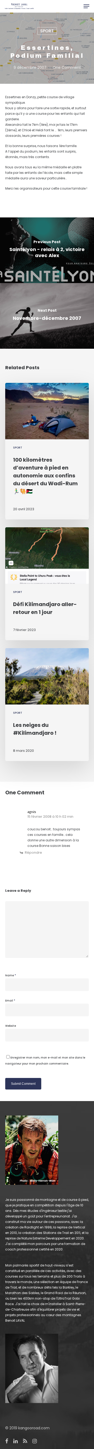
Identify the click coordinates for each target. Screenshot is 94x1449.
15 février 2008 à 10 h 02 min (50, 816)
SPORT (47, 31)
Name (10, 975)
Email (10, 1001)
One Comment (67, 67)
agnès (31, 812)
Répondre (33, 852)
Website (10, 1026)
